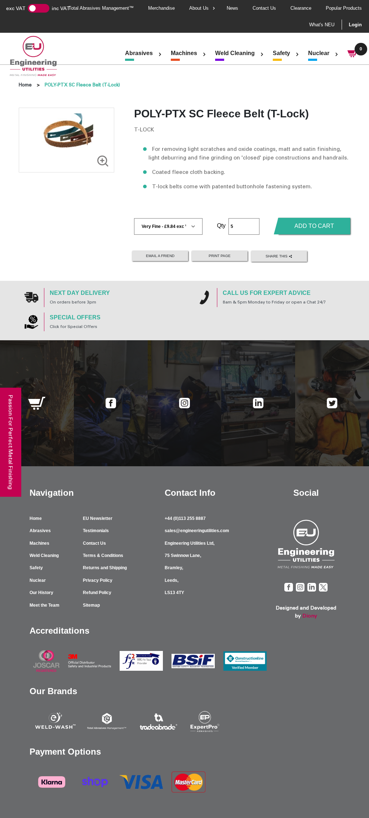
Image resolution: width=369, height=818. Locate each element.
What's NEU (321, 24)
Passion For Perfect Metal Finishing (10, 442)
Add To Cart (314, 226)
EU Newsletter (97, 518)
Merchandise (161, 8)
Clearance (300, 8)
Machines (184, 53)
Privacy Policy (97, 580)
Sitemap (91, 605)
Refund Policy (97, 592)
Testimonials (96, 530)
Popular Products (344, 8)
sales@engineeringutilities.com (197, 530)
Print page (220, 256)
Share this (277, 256)
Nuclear (318, 53)
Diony (309, 616)
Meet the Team (44, 605)
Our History (41, 592)
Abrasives (139, 53)
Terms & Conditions (103, 555)
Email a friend (160, 256)
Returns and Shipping (105, 567)
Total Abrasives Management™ (101, 8)
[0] (352, 54)
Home (25, 84)
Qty (221, 226)
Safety (281, 53)
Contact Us (264, 8)
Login (355, 24)
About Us (199, 8)
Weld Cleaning (235, 53)
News (232, 8)
